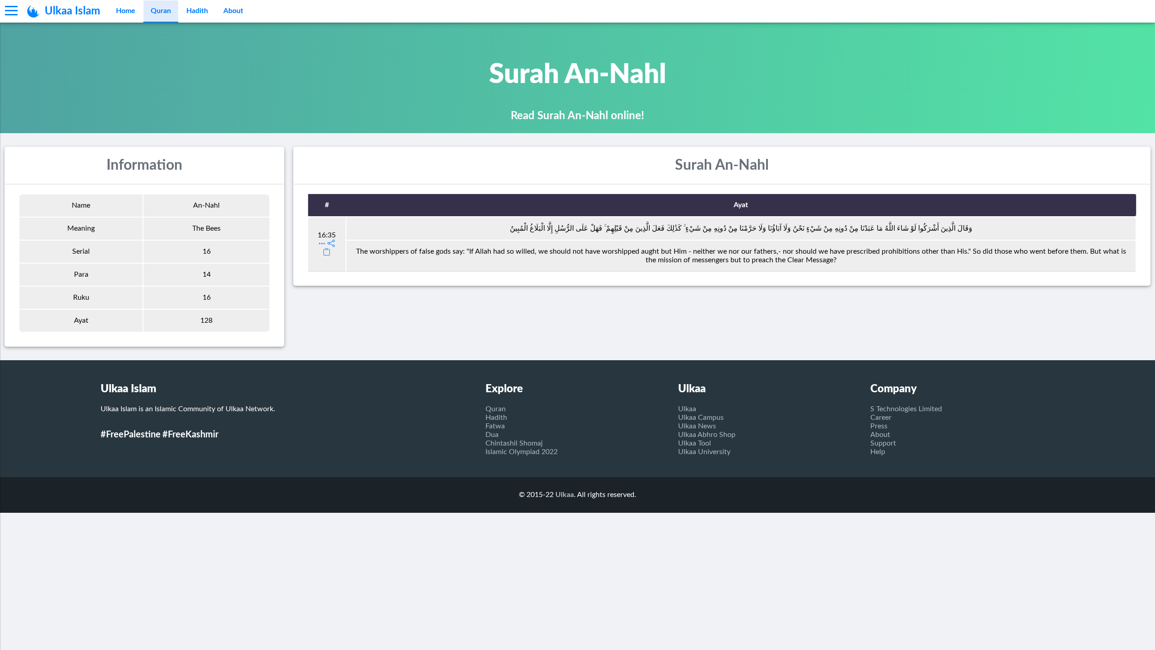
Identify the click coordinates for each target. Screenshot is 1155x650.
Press (878, 426)
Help (877, 451)
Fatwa (495, 426)
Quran (161, 10)
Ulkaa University (704, 451)
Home (125, 10)
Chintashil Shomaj (514, 443)
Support (883, 443)
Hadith (197, 10)
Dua (492, 434)
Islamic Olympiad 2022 (521, 451)
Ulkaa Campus (701, 417)
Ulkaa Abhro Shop (706, 434)
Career (881, 417)
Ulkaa (687, 409)
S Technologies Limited (906, 409)
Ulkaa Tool (694, 443)
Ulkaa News (697, 426)
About (233, 10)
